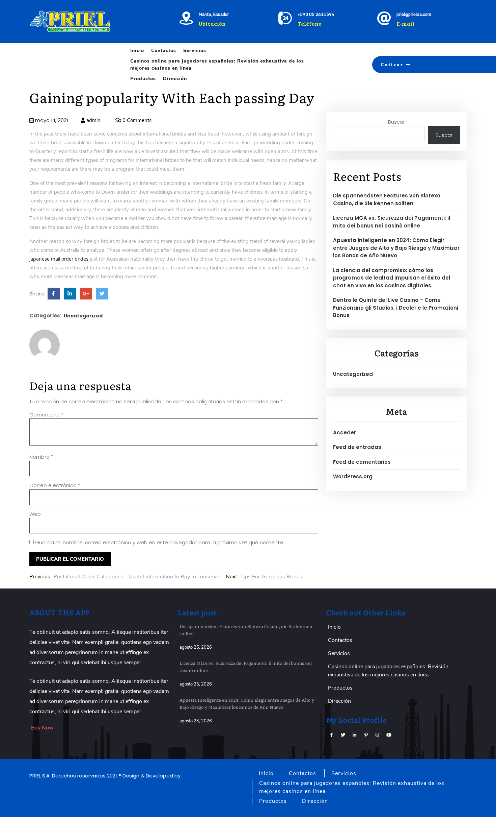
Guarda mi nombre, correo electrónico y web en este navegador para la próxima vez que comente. (159, 542)
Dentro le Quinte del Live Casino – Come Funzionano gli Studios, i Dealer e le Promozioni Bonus (395, 307)
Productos (143, 78)
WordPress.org (353, 476)
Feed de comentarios (362, 461)
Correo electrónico (54, 485)
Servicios (194, 50)
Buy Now (42, 727)
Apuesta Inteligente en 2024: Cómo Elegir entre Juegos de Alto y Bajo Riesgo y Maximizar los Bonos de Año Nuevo (396, 248)
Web (35, 514)
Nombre (41, 456)
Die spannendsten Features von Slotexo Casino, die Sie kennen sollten (386, 199)
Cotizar (393, 65)
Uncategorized (83, 315)
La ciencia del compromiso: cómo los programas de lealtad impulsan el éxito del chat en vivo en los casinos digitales (391, 278)
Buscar (396, 121)
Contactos (163, 50)
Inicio (137, 50)
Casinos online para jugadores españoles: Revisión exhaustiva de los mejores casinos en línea (217, 64)
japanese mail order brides (58, 259)
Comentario (46, 414)
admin (93, 120)
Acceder (344, 432)
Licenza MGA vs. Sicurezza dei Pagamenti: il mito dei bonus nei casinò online (391, 221)
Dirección (175, 78)
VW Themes (196, 775)
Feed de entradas (357, 447)
